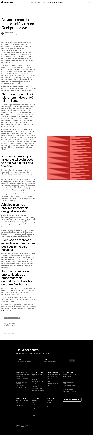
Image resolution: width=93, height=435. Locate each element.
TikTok (48, 407)
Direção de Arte (20, 376)
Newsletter (34, 411)
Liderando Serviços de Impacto (52, 384)
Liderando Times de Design (53, 374)
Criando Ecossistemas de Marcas (22, 379)
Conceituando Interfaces (68, 380)
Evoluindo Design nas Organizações (52, 377)
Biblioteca (33, 2)
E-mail (45, 359)
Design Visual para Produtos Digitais (69, 386)
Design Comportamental (37, 388)
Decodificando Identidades (22, 374)
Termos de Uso (35, 413)
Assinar (72, 360)
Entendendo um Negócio (38, 390)
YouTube (49, 404)
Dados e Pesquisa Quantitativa (36, 385)
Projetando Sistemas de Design (68, 383)
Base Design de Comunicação (20, 404)
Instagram (49, 400)
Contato (34, 415)
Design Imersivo (7, 311)
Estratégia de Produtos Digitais (37, 375)
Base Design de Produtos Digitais (22, 401)
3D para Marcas (20, 385)
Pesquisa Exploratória (68, 389)
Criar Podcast (35, 409)
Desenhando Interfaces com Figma (69, 392)
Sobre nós (34, 400)
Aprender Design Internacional (71, 399)
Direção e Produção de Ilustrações (21, 383)
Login (89, 2)
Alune (33, 402)
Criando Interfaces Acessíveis (67, 377)
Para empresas (35, 407)
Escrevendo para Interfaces (69, 374)
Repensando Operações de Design (53, 380)
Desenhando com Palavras (22, 388)
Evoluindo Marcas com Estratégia (37, 382)
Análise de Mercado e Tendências (37, 378)
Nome (19, 359)
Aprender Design (8, 2)
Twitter (49, 402)
